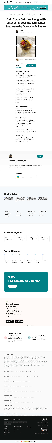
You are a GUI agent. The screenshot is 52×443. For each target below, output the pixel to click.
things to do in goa (8, 381)
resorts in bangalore (14, 360)
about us (6, 426)
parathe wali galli (8, 402)
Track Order (16, 429)
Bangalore (9, 413)
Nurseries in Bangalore (29, 364)
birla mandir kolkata (8, 397)
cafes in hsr (36, 357)
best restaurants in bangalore (16, 364)
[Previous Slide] (18, 45)
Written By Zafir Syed (17, 160)
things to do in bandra (31, 371)
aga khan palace (7, 386)
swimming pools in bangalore (19, 358)
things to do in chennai (9, 376)
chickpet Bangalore (14, 361)
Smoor (25, 413)
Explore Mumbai (8, 370)
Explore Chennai (8, 375)
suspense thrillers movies (9, 407)
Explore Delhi (7, 400)
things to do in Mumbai (9, 371)
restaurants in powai (20, 371)
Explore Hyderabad (8, 390)
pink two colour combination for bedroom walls (31, 408)
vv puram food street (37, 361)
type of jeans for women (14, 408)
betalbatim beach (26, 381)
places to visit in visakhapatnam (24, 391)
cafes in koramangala (24, 365)
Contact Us (6, 430)
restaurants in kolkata (29, 397)
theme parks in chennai (32, 376)
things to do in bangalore (25, 361)
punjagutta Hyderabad (37, 391)
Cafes (22, 413)
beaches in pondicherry (21, 376)
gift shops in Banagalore (13, 357)
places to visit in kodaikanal (24, 356)
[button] (43, 2)
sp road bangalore (14, 365)
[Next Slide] (34, 45)
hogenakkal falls (30, 358)
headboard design (28, 409)
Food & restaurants (16, 413)
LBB (5, 413)
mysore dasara (35, 356)
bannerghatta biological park (10, 356)
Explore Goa (7, 380)
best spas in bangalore (36, 365)
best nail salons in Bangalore (26, 357)
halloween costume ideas (17, 409)
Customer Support (18, 431)
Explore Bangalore (8, 354)
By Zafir (21, 30)
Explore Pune (7, 385)
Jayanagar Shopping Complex (26, 360)
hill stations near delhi (18, 402)
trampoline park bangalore (31, 362)
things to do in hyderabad (10, 391)
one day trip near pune (18, 386)
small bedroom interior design (23, 407)
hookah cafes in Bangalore (18, 362)
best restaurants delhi (29, 402)
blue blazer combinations (36, 407)
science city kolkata (18, 397)
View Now (12, 286)
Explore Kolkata (8, 395)
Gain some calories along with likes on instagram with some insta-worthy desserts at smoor (23, 414)
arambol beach (17, 381)
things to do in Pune (28, 386)
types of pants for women (39, 409)
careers (5, 428)
